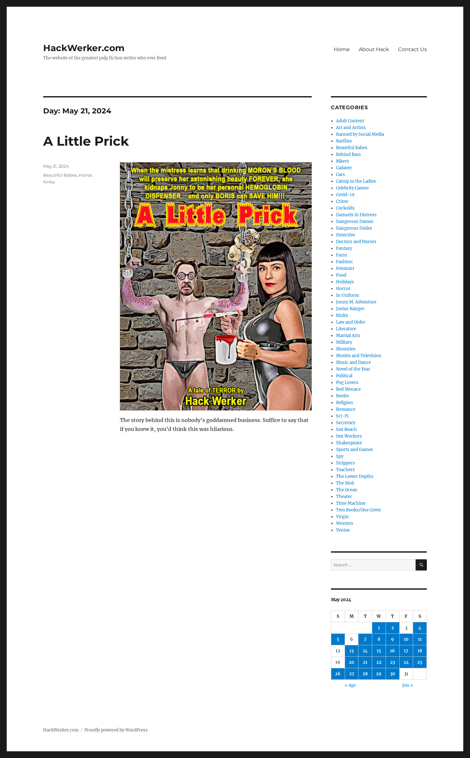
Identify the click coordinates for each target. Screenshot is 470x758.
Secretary (345, 422)
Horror (85, 175)
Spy (339, 456)
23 (392, 662)
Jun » (407, 685)
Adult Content (350, 121)
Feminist (345, 268)
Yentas (343, 530)
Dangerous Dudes (354, 228)
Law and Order (350, 322)
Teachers (345, 469)
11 (420, 639)
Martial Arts (348, 335)
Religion (344, 402)
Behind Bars (348, 154)
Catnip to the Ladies (356, 181)
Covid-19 (345, 194)
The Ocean (346, 490)
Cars (340, 174)
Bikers (342, 161)
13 (351, 651)
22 (378, 662)
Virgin (342, 516)
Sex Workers (349, 436)
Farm (341, 255)
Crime (342, 201)
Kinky (49, 181)
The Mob (345, 483)
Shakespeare (349, 443)
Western (344, 523)
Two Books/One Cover (358, 510)
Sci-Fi (342, 416)
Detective (345, 235)
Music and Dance (353, 362)
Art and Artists (351, 127)
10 (406, 639)
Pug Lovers (347, 382)
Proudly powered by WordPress (116, 730)
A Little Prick (86, 141)
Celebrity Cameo (352, 188)
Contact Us (412, 49)
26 (338, 674)
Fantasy (344, 248)
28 (365, 674)
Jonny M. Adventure (356, 302)
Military (344, 342)
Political (344, 376)
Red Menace (348, 389)
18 (420, 651)
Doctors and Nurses (356, 241)
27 (351, 674)
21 (365, 662)
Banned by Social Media (360, 134)
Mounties (346, 349)
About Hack (374, 49)
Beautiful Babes (60, 175)
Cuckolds (345, 208)
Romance (345, 409)
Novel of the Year (353, 369)
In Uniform (347, 295)
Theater (344, 496)
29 (378, 674)
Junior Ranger (350, 308)
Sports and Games (354, 449)
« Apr (350, 685)
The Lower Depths (354, 476)
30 (392, 674)
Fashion (344, 261)
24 (406, 662)
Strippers (345, 463)
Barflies (344, 141)
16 (392, 651)
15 (379, 651)
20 (351, 662)
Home (342, 49)
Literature (346, 329)
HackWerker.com (83, 47)
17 (406, 651)
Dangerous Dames (354, 221)
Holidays (345, 282)
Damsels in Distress (356, 215)
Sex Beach (346, 429)
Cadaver (344, 168)
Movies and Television (358, 355)
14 (365, 651)
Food (341, 275)
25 (419, 662)
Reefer (342, 396)
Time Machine (350, 503)
